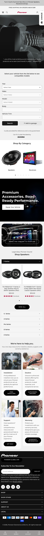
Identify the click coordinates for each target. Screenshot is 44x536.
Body (4, 106)
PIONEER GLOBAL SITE (11, 459)
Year (3, 84)
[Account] (37, 12)
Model (4, 99)
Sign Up (37, 471)
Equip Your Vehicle (13, 207)
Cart (39, 534)
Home (5, 534)
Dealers (28, 373)
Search (10, 123)
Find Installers (11, 392)
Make (4, 91)
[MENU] (3, 12)
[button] (15, 175)
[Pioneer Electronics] (22, 12)
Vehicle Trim (7, 114)
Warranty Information (33, 440)
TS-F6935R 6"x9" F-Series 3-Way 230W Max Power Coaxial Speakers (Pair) (32, 288)
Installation (8, 373)
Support (7, 420)
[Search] (7, 12)
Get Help (10, 444)
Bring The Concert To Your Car (22, 241)
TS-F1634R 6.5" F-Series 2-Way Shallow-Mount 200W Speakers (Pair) (11, 288)
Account (28, 534)
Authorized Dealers (32, 392)
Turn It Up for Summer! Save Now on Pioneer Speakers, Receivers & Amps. (22, 2)
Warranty (28, 420)
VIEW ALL (22, 307)
